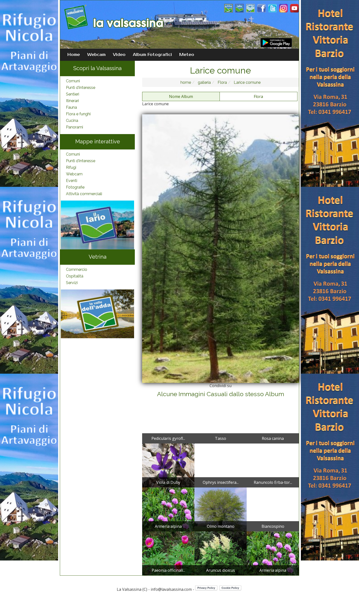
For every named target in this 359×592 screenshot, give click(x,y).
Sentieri (72, 94)
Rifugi (71, 167)
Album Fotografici (152, 54)
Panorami (74, 127)
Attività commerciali (84, 193)
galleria (204, 82)
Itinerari (72, 100)
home (185, 82)
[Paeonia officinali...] (168, 553)
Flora (222, 82)
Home (73, 54)
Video (119, 54)
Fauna (71, 107)
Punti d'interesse (80, 87)
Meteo (186, 54)
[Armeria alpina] (168, 509)
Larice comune (247, 82)
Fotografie (75, 187)
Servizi (72, 282)
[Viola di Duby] (168, 465)
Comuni (73, 81)
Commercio (76, 269)
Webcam (96, 54)
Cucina (72, 120)
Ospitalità (74, 276)
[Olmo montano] (220, 509)
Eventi (71, 180)
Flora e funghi (78, 114)
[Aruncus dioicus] (220, 553)
